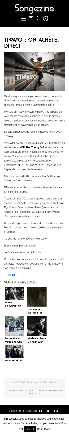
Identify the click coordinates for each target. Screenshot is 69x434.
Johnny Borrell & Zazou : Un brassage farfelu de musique (34, 392)
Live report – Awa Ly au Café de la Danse (35, 382)
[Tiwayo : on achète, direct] (34, 71)
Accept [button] (30, 429)
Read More (44, 429)
